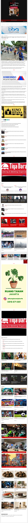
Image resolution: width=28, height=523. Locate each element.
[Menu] (26, 21)
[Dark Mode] (23, 21)
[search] (24, 21)
